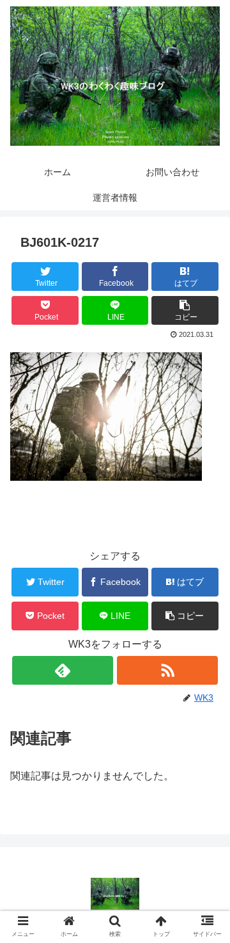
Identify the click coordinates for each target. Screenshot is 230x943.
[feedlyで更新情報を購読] (62, 670)
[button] (184, 310)
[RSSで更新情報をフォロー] (167, 670)
